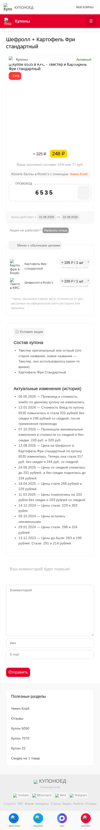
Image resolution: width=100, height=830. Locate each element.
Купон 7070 (20, 738)
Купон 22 (18, 748)
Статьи (56, 803)
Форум (29, 803)
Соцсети (10, 803)
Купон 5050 (20, 728)
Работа (78, 803)
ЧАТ (20, 803)
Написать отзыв (55, 230)
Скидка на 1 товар (25, 758)
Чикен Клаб (78, 174)
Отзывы (17, 718)
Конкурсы (42, 803)
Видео (67, 803)
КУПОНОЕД (24, 7)
